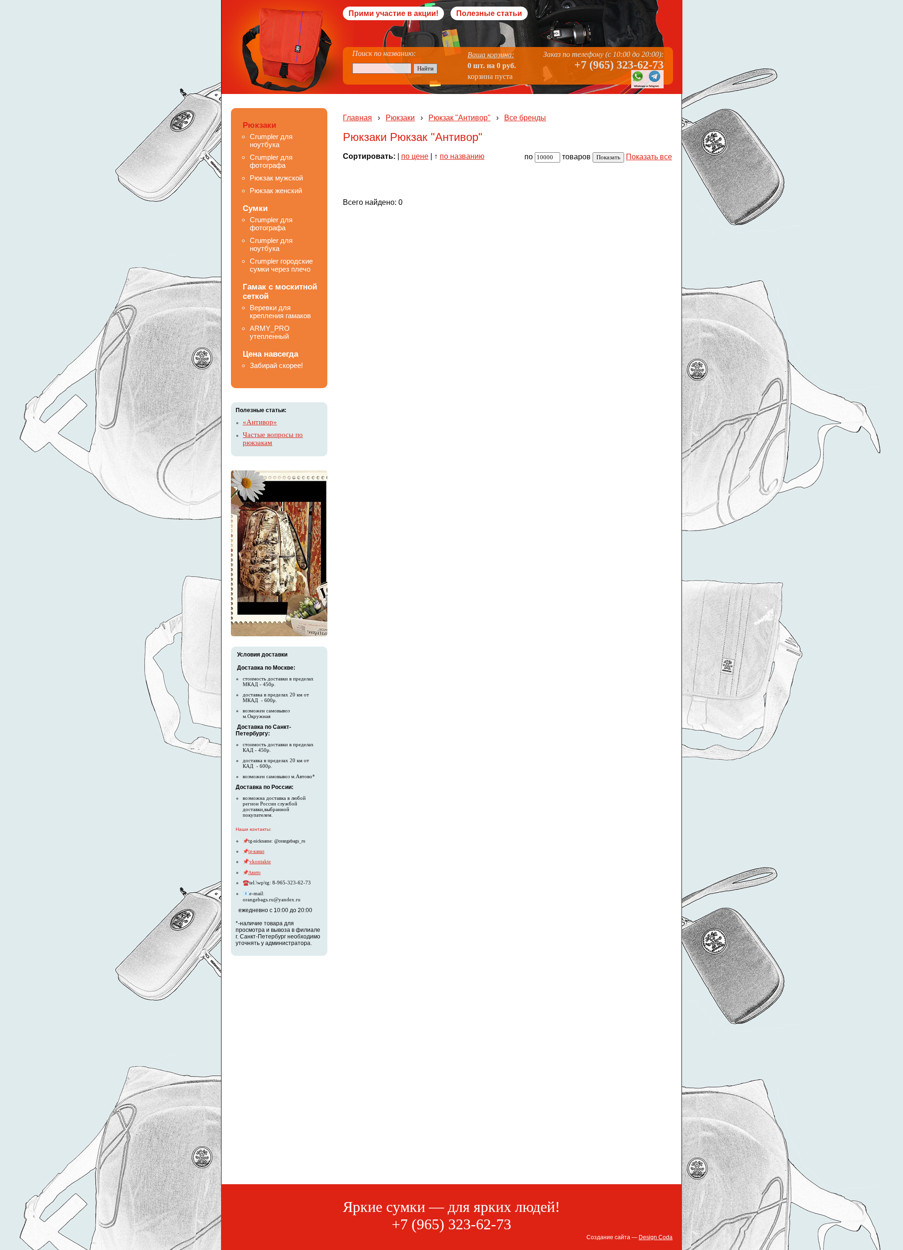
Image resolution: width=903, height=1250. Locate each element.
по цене (414, 156)
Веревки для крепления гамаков (280, 312)
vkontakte (260, 861)
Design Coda (656, 1237)
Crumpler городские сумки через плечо (281, 265)
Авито (254, 872)
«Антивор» (260, 422)
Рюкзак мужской (276, 178)
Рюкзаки (259, 125)
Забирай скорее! (276, 365)
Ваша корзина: (490, 55)
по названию (462, 156)
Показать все (649, 157)
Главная (357, 118)
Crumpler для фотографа (271, 161)
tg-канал (256, 851)
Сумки (255, 208)
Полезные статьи (489, 13)
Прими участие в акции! (393, 13)
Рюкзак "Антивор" (459, 118)
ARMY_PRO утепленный (270, 332)
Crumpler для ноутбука (271, 140)
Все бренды (525, 118)
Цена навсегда (270, 354)
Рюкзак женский (276, 191)
